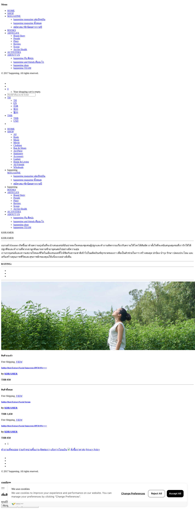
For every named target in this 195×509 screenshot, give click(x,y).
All (14, 134)
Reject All (156, 493)
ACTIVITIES (14, 52)
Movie (16, 142)
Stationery (18, 153)
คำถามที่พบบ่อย (9, 449)
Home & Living (21, 161)
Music (16, 140)
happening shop (21, 65)
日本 (15, 106)
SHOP (10, 13)
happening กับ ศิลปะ (23, 58)
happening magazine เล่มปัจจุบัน (29, 19)
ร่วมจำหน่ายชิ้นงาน (29, 449)
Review (17, 44)
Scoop (16, 46)
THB (15, 118)
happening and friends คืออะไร (28, 62)
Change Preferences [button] (133, 493)
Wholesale (18, 167)
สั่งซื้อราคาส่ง (78, 449)
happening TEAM (22, 68)
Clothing (17, 145)
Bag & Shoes (19, 148)
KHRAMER (11, 373)
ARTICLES (13, 33)
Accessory (18, 156)
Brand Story (19, 35)
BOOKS (11, 30)
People (16, 38)
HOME (11, 10)
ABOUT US (13, 55)
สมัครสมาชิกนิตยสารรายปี (27, 27)
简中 (15, 109)
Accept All (175, 493)
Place (16, 41)
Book (16, 137)
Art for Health (20, 49)
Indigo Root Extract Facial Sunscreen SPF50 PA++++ (24, 368)
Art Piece (17, 151)
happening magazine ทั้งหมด (27, 23)
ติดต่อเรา (45, 449)
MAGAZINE (14, 16)
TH (15, 100)
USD (15, 121)
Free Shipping (8, 362)
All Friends (18, 164)
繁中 (15, 112)
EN (15, 103)
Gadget (16, 159)
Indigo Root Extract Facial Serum (15, 402)
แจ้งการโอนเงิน (58, 449)
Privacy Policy (93, 449)
